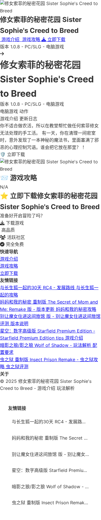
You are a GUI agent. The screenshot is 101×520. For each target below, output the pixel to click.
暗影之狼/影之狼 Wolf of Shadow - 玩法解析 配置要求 (52, 486)
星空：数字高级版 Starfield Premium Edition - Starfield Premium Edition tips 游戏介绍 (52, 470)
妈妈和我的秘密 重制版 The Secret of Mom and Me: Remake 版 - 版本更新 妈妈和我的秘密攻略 (52, 438)
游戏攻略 (9, 266)
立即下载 (9, 273)
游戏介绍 (9, 259)
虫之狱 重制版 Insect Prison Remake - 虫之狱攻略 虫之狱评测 (52, 502)
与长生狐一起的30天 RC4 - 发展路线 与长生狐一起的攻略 (52, 421)
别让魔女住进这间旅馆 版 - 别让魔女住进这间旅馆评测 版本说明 (52, 454)
